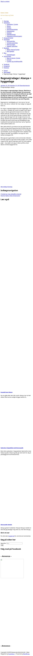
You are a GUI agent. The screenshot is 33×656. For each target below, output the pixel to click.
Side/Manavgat (11, 34)
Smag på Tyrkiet (8, 38)
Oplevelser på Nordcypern (14, 36)
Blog (5, 53)
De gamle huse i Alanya (6, 392)
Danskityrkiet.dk (25, 85)
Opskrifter (7, 39)
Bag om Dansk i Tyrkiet (13, 58)
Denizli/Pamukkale (12, 29)
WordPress (26, 654)
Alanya (9, 26)
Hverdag (6, 21)
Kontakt (9, 60)
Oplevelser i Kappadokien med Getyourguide (12, 448)
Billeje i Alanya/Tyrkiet (13, 50)
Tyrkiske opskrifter (12, 43)
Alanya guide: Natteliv (6, 524)
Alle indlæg (4, 187)
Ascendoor (11, 654)
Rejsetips (6, 48)
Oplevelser (7, 23)
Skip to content (5, 1)
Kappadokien (10, 31)
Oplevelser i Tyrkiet (12, 24)
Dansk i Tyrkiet (4, 12)
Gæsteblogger (11, 55)
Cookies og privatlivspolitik (14, 61)
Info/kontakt (7, 56)
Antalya (9, 28)
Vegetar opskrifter (12, 46)
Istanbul (9, 33)
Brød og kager (11, 44)
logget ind (11, 536)
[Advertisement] (16, 166)
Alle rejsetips (10, 51)
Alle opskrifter (11, 41)
